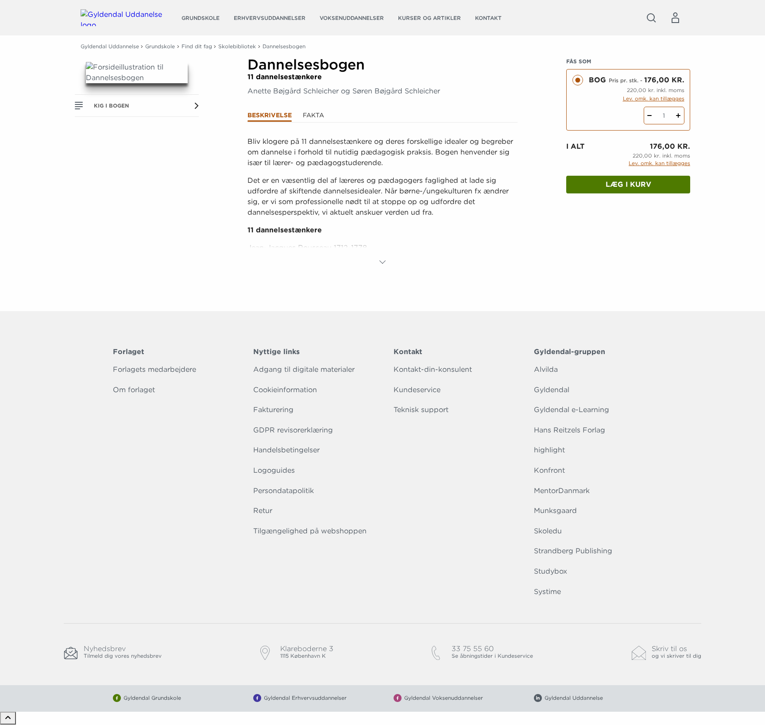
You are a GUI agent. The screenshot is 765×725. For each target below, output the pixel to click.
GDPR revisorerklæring (293, 430)
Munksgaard (555, 510)
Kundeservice (417, 390)
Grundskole (201, 18)
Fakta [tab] (313, 115)
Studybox (550, 571)
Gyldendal (551, 390)
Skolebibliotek (237, 46)
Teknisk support (421, 409)
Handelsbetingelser (286, 450)
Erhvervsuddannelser (269, 18)
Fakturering (273, 409)
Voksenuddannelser (352, 18)
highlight (549, 450)
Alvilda (546, 369)
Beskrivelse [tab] (269, 115)
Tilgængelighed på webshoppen (310, 531)
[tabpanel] (382, 201)
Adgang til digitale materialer (304, 369)
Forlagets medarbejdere (154, 369)
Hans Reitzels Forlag (569, 430)
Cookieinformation (285, 390)
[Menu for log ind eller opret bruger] (675, 17)
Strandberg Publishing (573, 551)
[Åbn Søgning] (651, 17)
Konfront (549, 470)
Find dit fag (197, 46)
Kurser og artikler (429, 18)
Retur (262, 510)
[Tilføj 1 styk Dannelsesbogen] (678, 115)
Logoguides (274, 470)
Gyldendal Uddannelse (110, 46)
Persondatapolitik (283, 490)
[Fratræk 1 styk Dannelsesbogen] (649, 115)
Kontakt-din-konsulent (433, 369)
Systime (547, 591)
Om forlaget (134, 390)
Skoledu (548, 531)
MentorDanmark (562, 490)
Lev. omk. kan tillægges (653, 98)
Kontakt (488, 18)
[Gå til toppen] (8, 718)
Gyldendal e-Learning (571, 409)
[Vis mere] (382, 262)
